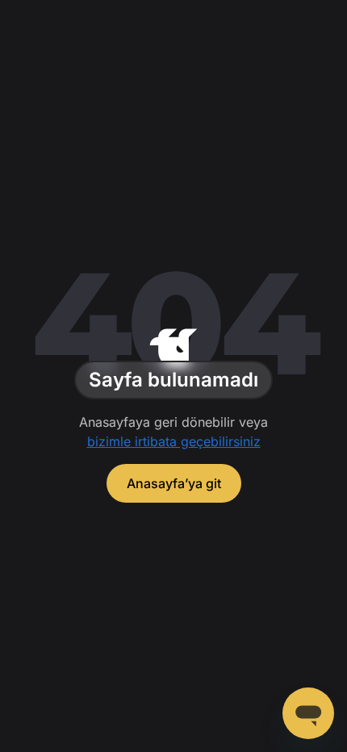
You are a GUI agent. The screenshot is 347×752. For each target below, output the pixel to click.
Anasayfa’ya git (174, 483)
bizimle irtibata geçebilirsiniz (174, 441)
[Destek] (308, 713)
